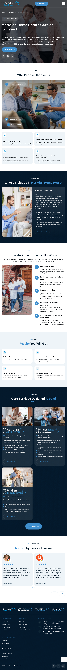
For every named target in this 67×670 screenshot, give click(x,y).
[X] (8, 56)
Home (3, 12)
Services (11, 12)
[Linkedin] (12, 56)
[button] (63, 3)
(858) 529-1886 (11, 44)
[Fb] (3, 56)
